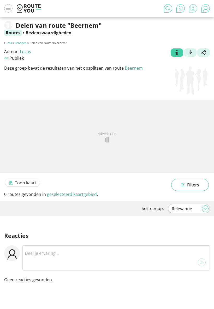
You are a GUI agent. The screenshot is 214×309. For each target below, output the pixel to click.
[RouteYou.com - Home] (29, 8)
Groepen (21, 43)
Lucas (8, 43)
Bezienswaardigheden (49, 33)
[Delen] (203, 53)
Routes (13, 33)
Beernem (134, 68)
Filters (193, 185)
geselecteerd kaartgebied (72, 194)
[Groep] (177, 53)
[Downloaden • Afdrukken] (190, 53)
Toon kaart (25, 183)
